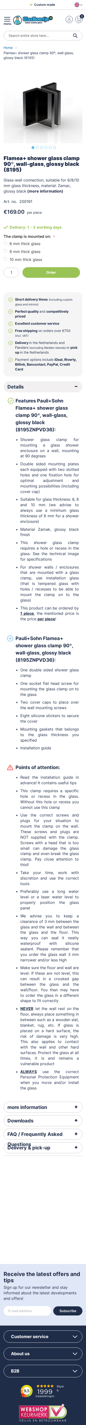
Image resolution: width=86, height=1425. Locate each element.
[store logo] (33, 20)
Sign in (69, 19)
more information (27, 1107)
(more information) (45, 191)
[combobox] (43, 35)
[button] (78, 4)
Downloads (20, 1121)
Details (15, 387)
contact (72, 1041)
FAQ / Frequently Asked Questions (35, 1135)
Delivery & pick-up (28, 1148)
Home (9, 47)
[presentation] (43, 386)
